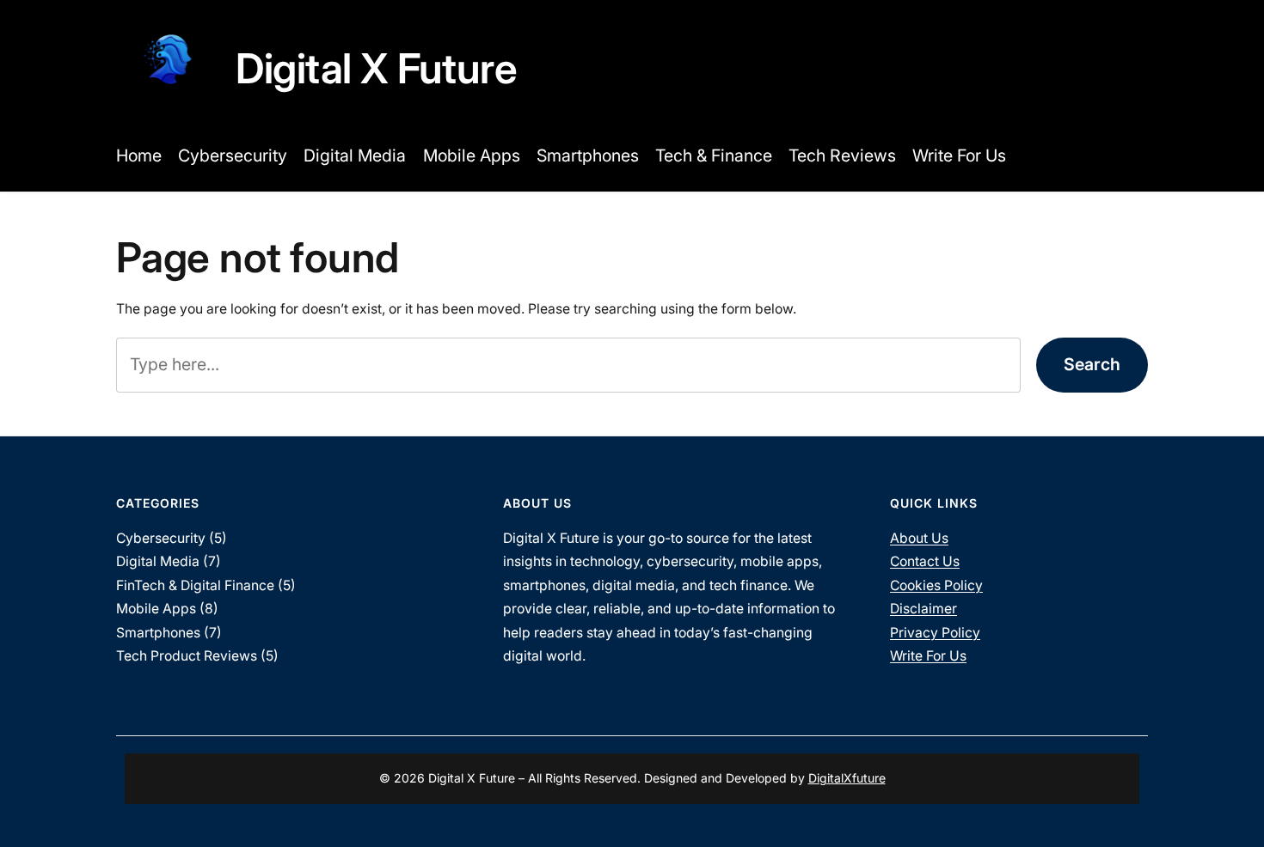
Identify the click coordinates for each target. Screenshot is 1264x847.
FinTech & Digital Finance (195, 585)
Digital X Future (376, 68)
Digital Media (157, 561)
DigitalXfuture (847, 778)
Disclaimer (923, 608)
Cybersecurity (161, 538)
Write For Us (928, 656)
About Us (919, 538)
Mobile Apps (156, 608)
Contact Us (925, 561)
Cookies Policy (936, 585)
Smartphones (158, 633)
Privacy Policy (935, 633)
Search (1092, 364)
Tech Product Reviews (186, 656)
